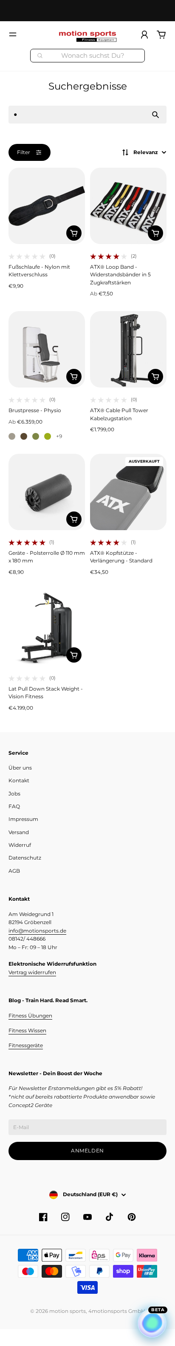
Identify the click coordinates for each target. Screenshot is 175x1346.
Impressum (23, 819)
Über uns (20, 767)
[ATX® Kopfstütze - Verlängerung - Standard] (128, 492)
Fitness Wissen (27, 1030)
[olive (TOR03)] (36, 436)
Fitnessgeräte (25, 1045)
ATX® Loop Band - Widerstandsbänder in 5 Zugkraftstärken (120, 275)
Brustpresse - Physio (34, 410)
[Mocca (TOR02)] (24, 436)
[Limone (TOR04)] (48, 436)
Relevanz (145, 152)
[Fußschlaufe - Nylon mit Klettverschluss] (46, 206)
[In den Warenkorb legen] (74, 233)
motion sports (67, 1311)
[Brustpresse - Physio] (46, 349)
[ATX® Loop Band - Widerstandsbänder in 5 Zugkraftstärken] (128, 206)
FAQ (14, 806)
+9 (59, 436)
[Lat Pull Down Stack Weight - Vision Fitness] (46, 628)
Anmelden (87, 1150)
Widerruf (19, 845)
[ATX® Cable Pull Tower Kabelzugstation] (128, 349)
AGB (14, 871)
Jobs (14, 793)
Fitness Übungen (30, 1015)
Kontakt (18, 780)
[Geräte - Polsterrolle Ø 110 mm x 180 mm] (46, 492)
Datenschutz (24, 857)
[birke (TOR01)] (12, 436)
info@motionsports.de (37, 930)
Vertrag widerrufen (32, 972)
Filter (23, 152)
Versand (18, 832)
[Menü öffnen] (12, 34)
